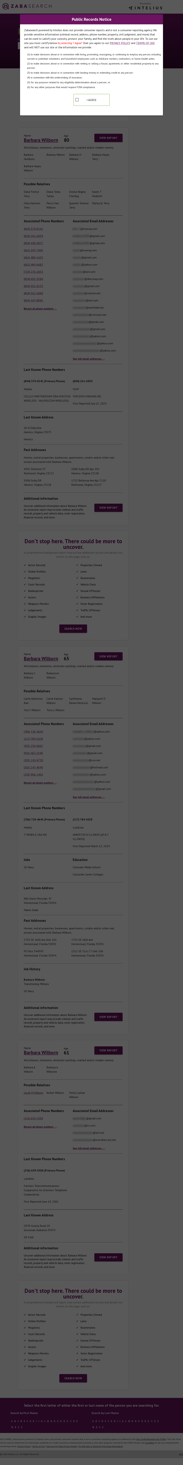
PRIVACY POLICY (120, 43)
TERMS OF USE (145, 43)
